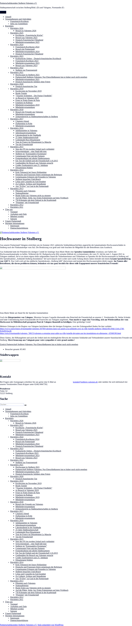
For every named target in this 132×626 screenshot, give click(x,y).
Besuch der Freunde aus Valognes (29, 112)
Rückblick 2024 (16, 44)
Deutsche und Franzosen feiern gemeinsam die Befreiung (38, 175)
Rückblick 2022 (16, 68)
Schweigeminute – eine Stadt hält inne (31, 151)
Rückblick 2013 (16, 188)
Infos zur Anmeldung (19, 24)
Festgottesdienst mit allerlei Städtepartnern (32, 158)
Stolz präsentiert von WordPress (50, 625)
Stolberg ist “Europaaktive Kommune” (31, 154)
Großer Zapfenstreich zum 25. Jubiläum (31, 165)
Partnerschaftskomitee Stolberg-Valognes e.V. (18, 3)
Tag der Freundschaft (24, 144)
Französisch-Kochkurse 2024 (27, 47)
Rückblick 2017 (16, 119)
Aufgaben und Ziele (18, 214)
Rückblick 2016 (16, 128)
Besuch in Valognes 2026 (25, 31)
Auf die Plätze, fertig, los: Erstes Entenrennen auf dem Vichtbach (41, 198)
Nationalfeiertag (21, 193)
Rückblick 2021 (16, 72)
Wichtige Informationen (14, 223)
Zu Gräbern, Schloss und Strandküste (30, 184)
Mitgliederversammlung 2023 (27, 63)
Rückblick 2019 (16, 89)
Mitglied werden (17, 216)
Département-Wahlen (24, 168)
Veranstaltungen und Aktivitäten (18, 19)
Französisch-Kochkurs (19, 21)
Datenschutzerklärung (19, 228)
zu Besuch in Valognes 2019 (27, 98)
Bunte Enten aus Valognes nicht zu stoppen (33, 195)
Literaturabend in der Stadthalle (28, 135)
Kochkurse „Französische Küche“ (29, 35)
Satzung (13, 219)
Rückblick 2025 (16, 33)
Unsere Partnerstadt (13, 221)
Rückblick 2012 (16, 205)
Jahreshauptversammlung (25, 133)
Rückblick (9, 26)
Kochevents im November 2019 (28, 91)
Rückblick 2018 (16, 110)
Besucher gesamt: (12, 349)
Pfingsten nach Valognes (25, 191)
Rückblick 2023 (16, 56)
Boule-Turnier (21, 93)
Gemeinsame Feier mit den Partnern (30, 156)
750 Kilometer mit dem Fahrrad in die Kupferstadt (35, 200)
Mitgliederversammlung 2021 (27, 79)
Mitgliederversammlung (25, 107)
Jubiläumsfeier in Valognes (26, 130)
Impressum (14, 226)
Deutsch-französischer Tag (26, 86)
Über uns (9, 209)
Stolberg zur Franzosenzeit (26, 70)
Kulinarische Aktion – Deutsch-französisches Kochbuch (38, 58)
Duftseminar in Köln (23, 123)
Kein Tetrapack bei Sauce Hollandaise (31, 172)
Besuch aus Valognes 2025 (26, 38)
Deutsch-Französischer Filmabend (29, 40)
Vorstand (14, 212)
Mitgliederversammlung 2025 (27, 42)
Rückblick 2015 (16, 147)
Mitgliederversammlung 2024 (27, 51)
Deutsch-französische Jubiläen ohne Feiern (32, 82)
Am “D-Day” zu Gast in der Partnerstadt (31, 186)
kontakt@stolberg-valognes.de (85, 382)
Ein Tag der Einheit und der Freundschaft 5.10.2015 (36, 161)
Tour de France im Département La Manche (33, 142)
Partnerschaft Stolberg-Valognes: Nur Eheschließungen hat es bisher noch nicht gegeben (51, 77)
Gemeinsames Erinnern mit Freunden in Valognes (35, 177)
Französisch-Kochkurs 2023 (26, 61)
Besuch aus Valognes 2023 (26, 65)
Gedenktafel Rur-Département (27, 140)
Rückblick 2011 (16, 207)
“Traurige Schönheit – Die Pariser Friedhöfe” (33, 96)
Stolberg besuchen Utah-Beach (28, 179)
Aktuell (8, 17)
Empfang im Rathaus (24, 103)
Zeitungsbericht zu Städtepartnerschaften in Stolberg (36, 116)
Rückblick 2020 (16, 84)
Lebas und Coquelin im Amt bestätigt (30, 181)
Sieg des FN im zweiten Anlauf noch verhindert (34, 149)
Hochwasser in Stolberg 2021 (27, 75)
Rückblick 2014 (16, 170)
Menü (3, 12)
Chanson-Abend (22, 121)
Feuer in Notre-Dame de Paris (27, 100)
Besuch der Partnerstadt (25, 49)
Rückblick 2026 (16, 28)
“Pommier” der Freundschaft (27, 202)
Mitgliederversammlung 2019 (27, 105)
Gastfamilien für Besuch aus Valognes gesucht (34, 163)
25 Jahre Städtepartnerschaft (26, 137)
